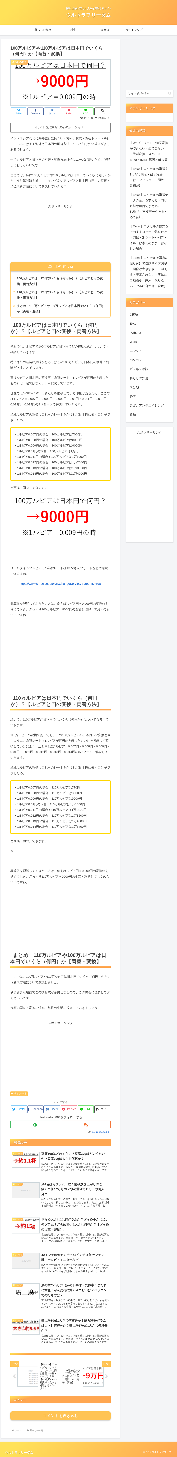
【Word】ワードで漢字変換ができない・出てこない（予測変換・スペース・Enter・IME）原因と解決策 (149, 151)
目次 (57, 266)
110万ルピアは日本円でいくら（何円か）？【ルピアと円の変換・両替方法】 (60, 294)
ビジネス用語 (139, 369)
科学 (133, 396)
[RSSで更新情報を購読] (86, 1124)
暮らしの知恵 (20, 1093)
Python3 (135, 333)
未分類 (134, 387)
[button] (102, 111)
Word (133, 342)
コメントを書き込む (60, 1415)
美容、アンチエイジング (147, 405)
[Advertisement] (60, 233)
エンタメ (136, 351)
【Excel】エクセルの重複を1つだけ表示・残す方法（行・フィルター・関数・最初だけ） (149, 177)
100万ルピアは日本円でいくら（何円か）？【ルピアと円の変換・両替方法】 (60, 281)
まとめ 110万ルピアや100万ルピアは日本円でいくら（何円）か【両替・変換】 (61, 308)
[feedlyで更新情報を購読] (35, 1124)
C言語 (134, 314)
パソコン (136, 360)
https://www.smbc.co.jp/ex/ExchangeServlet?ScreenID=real (60, 583)
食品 (133, 414)
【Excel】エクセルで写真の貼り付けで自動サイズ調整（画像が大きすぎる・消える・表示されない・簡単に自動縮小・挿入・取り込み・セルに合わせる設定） (149, 272)
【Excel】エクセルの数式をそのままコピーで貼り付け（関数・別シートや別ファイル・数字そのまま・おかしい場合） (149, 238)
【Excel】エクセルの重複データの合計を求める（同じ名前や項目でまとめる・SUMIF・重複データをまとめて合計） (149, 206)
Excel (133, 323)
